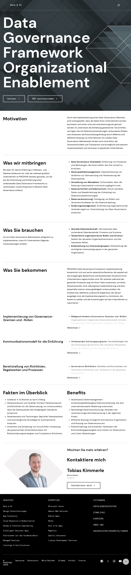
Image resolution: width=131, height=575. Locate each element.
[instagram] (114, 561)
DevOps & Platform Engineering (18, 526)
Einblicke (99, 513)
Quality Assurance (57, 535)
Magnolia (52, 531)
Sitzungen (99, 500)
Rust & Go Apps (55, 526)
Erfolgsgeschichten (104, 506)
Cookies (82, 561)
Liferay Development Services (62, 540)
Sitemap (61, 561)
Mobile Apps (53, 516)
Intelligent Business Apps (16, 531)
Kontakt (71, 561)
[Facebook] (101, 561)
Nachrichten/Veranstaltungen (110, 531)
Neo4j (50, 521)
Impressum (19, 561)
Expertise (54, 500)
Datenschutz (33, 561)
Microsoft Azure (56, 506)
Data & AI (7, 506)
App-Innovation (10, 516)
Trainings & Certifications (16, 545)
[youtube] (120, 561)
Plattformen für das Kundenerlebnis (20, 535)
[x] (108, 561)
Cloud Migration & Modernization (19, 521)
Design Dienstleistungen (15, 511)
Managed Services (11, 540)
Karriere (98, 519)
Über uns (98, 525)
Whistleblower (48, 561)
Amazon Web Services (58, 511)
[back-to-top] (126, 562)
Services (8, 500)
